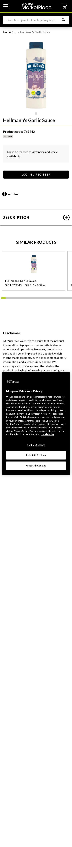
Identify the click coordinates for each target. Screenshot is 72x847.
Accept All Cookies (36, 465)
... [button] (15, 32)
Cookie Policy (47, 434)
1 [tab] (36, 113)
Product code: (13, 131)
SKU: (8, 285)
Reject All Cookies (36, 455)
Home (7, 32)
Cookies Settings (36, 445)
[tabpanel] (36, 75)
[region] (36, 423)
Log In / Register (36, 174)
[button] (36, 217)
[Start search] (65, 20)
